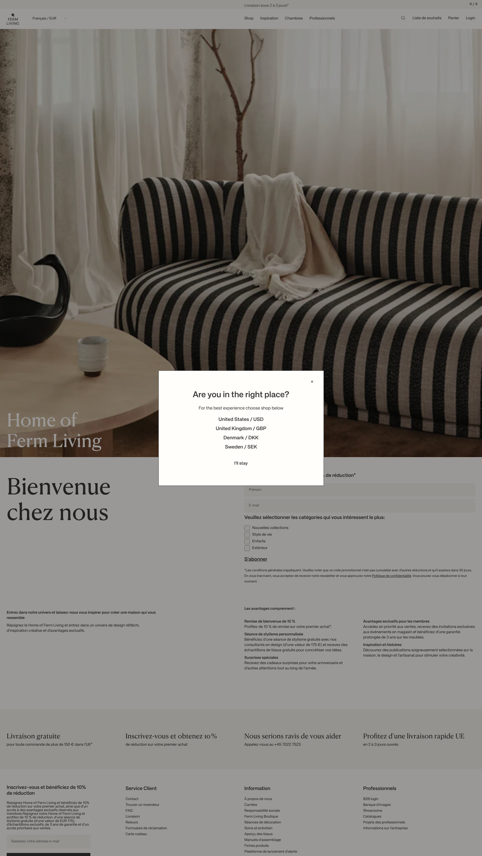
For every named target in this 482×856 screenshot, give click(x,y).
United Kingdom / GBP (241, 428)
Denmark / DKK (241, 438)
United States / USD (241, 419)
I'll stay (241, 463)
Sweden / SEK (241, 447)
